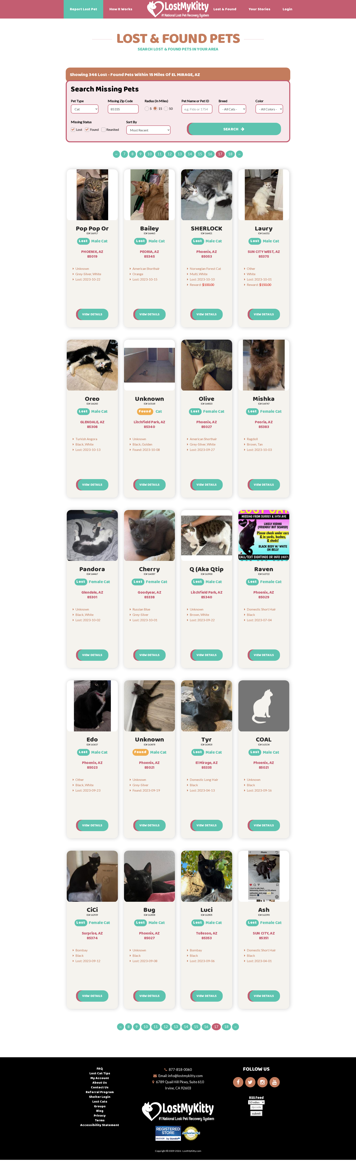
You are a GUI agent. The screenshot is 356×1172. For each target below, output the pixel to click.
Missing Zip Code (120, 101)
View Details (92, 314)
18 (230, 154)
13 (180, 154)
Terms (100, 1120)
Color (259, 101)
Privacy (100, 1115)
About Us (100, 1082)
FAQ (100, 1068)
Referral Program (100, 1092)
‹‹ (116, 154)
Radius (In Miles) (156, 101)
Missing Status (81, 122)
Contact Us (100, 1087)
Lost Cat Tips (99, 1073)
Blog (99, 1111)
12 (170, 154)
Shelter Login (99, 1096)
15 (200, 154)
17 (220, 154)
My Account (99, 1078)
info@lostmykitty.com (185, 1076)
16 (210, 154)
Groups (100, 1106)
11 (160, 154)
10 (150, 154)
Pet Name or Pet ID (195, 101)
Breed (223, 101)
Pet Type (77, 101)
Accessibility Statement (99, 1125)
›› (239, 154)
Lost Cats (99, 1101)
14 (190, 154)
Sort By (131, 122)
